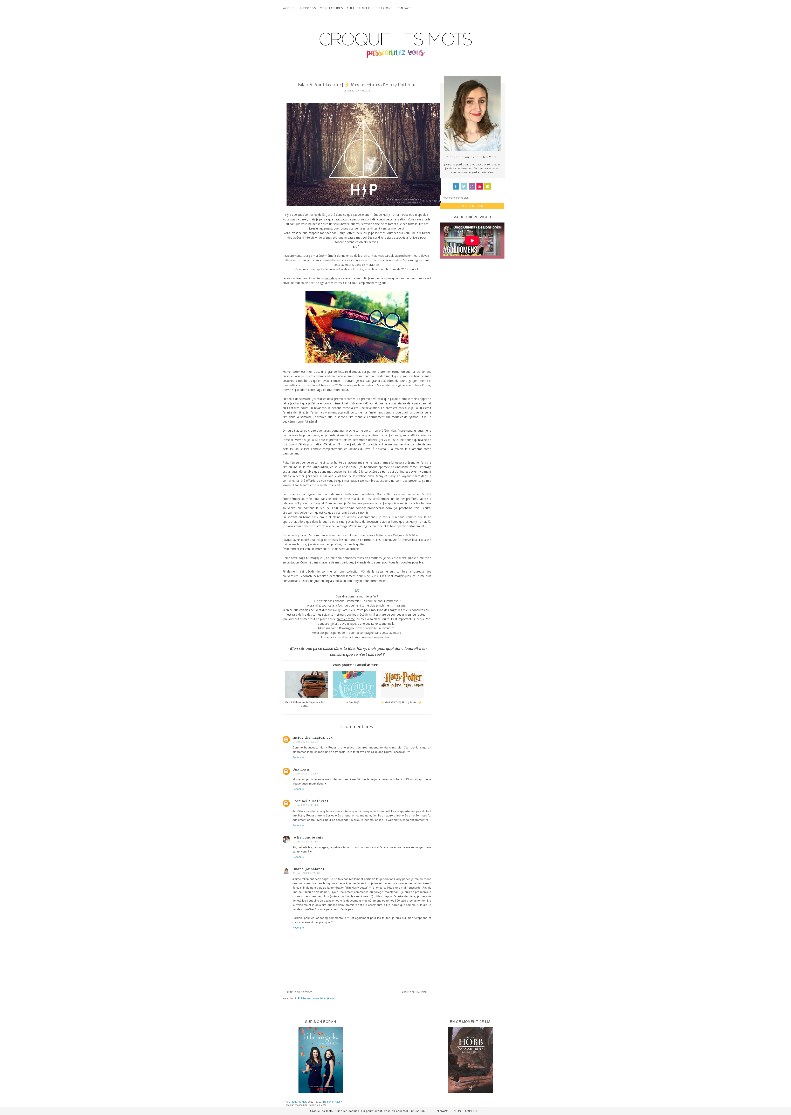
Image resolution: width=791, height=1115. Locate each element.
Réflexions (383, 8)
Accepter (473, 1111)
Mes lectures (331, 8)
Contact (404, 8)
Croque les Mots (298, 1101)
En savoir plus (448, 1111)
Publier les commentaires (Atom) (316, 998)
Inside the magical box (313, 737)
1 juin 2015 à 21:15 (305, 805)
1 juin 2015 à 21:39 (305, 841)
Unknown (301, 769)
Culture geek (358, 8)
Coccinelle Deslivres (310, 801)
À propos (308, 8)
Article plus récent (299, 992)
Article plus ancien (414, 992)
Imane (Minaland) (308, 869)
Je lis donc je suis (308, 837)
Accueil (289, 8)
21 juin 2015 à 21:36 (306, 873)
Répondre (298, 757)
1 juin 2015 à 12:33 (305, 773)
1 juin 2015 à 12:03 (305, 741)
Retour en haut (332, 1101)
